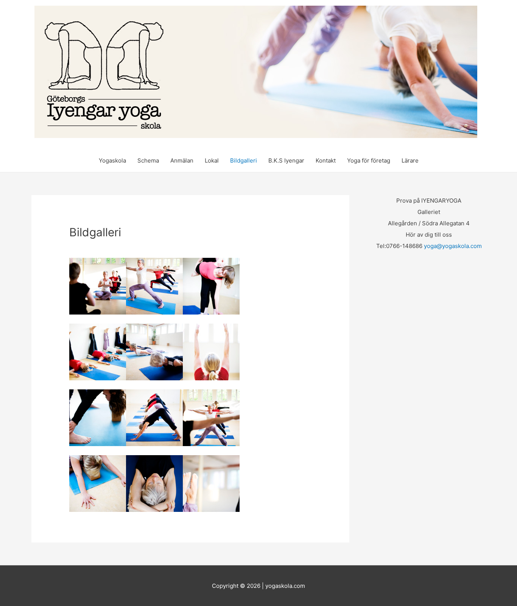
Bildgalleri (243, 160)
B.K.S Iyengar (286, 160)
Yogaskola (112, 160)
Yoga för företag (368, 160)
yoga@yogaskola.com (453, 246)
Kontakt (326, 160)
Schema (148, 160)
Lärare (410, 160)
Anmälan (181, 160)
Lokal (212, 160)
